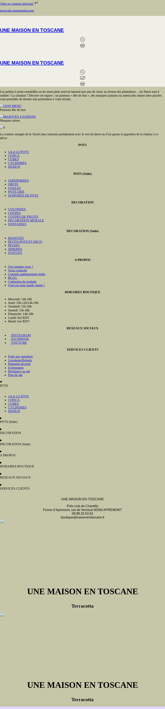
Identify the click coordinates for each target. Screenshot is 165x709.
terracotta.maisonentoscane (17, 10)
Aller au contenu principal (17, 3)
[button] (82, 19)
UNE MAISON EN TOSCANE (32, 30)
